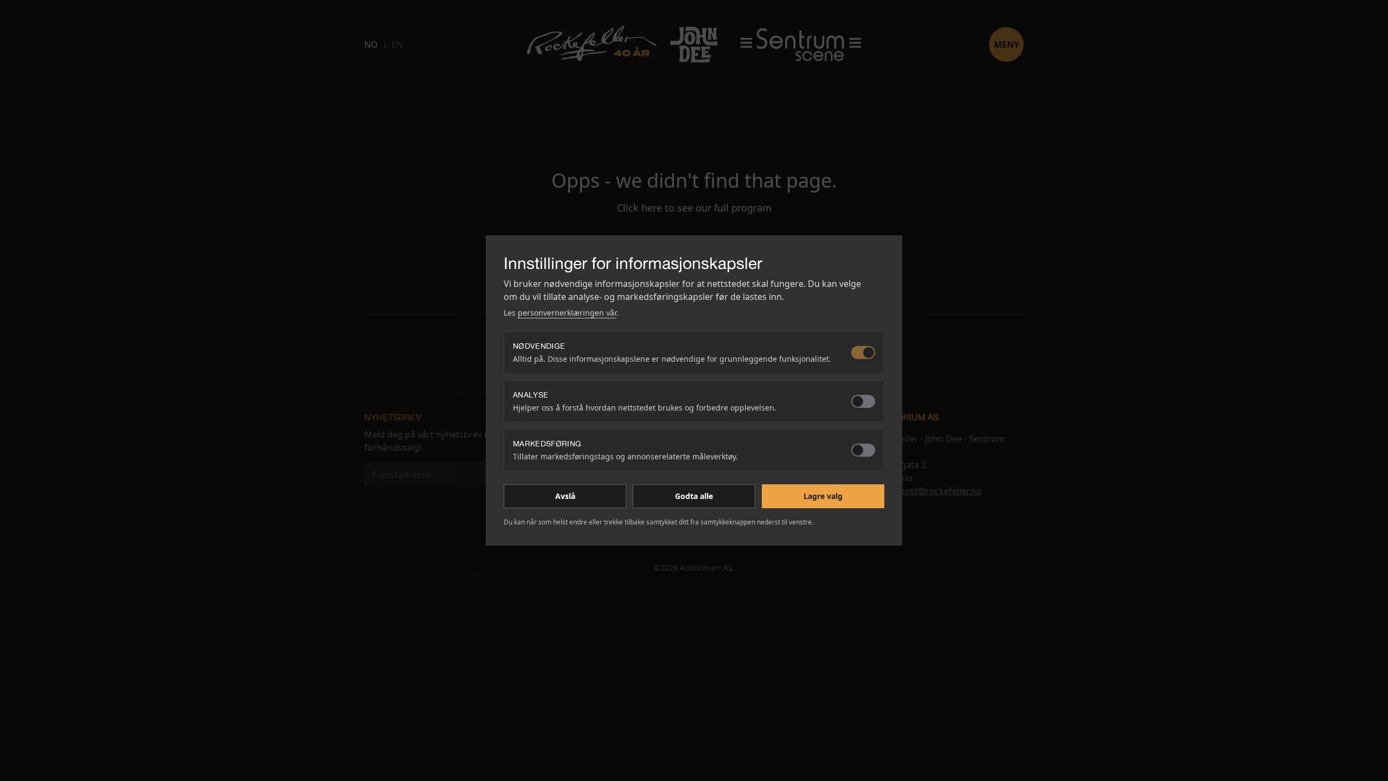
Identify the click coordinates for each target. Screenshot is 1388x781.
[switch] (863, 352)
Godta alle (694, 496)
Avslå (565, 496)
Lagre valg (823, 496)
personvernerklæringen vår (567, 313)
